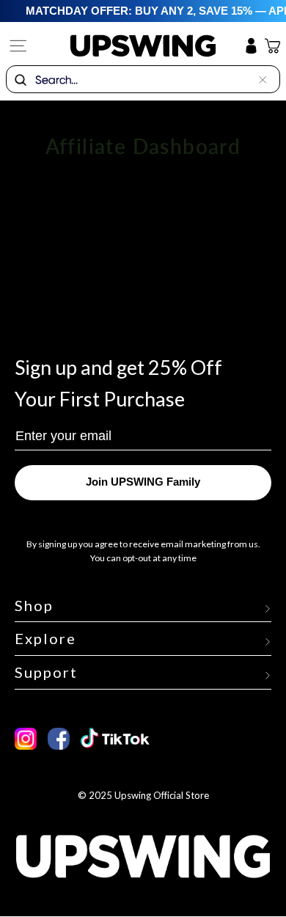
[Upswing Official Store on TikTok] (121, 739)
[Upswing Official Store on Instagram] (26, 739)
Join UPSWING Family (143, 482)
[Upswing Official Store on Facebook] (59, 739)
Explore (45, 638)
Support (46, 672)
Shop (34, 605)
